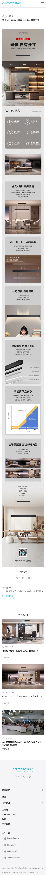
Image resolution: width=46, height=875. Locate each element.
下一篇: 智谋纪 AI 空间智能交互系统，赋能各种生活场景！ (23, 591)
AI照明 (5, 810)
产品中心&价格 (8, 814)
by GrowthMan (6, 870)
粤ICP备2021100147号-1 (35, 868)
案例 (4, 819)
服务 (4, 797)
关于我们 (6, 803)
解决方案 (6, 790)
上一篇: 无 (6, 588)
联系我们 (6, 824)
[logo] (11, 4)
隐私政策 (15, 872)
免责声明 (23, 872)
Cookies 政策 (6, 872)
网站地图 (31, 872)
